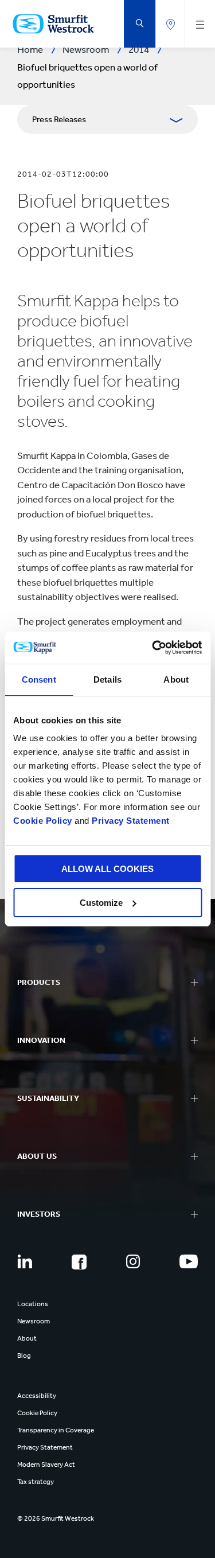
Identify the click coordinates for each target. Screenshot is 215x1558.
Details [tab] (107, 679)
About (27, 1338)
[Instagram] (133, 1261)
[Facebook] (79, 1262)
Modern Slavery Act (46, 1464)
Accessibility (36, 1396)
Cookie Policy (42, 820)
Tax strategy (35, 1482)
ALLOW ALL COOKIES (107, 869)
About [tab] (176, 679)
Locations (32, 1304)
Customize (101, 902)
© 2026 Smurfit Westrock (55, 1518)
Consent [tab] (39, 679)
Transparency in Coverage (55, 1430)
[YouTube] (188, 1261)
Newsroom (33, 1321)
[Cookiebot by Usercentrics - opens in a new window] (153, 647)
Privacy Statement (129, 820)
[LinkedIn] (24, 1261)
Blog (24, 1355)
